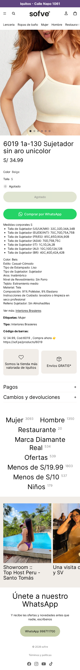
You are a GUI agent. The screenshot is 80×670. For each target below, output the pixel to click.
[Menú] (4, 13)
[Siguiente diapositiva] (72, 542)
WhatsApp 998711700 (40, 631)
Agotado (40, 197)
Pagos (10, 387)
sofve (45, 646)
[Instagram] (36, 663)
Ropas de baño (28, 24)
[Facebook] (29, 663)
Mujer (44, 24)
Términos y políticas (40, 655)
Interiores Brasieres (28, 310)
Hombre (56, 24)
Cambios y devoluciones (31, 397)
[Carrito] (75, 13)
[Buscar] (13, 13)
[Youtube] (43, 663)
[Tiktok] (50, 663)
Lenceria (9, 24)
